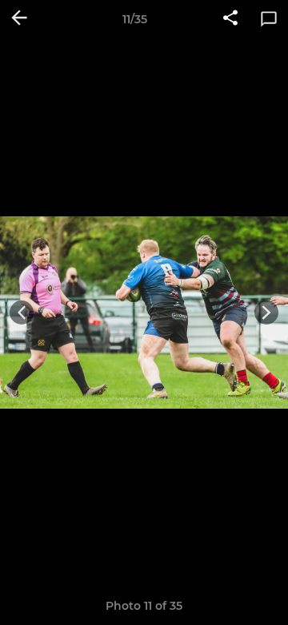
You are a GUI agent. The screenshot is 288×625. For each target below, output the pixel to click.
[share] (230, 19)
